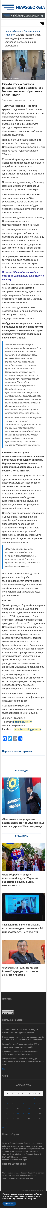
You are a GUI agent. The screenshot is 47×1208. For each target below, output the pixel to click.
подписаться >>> (22, 721)
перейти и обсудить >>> (27, 729)
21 (29, 1113)
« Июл (4, 1127)
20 (23, 1113)
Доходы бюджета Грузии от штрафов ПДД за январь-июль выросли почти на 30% (20, 1045)
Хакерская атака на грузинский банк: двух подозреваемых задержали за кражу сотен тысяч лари (22, 1061)
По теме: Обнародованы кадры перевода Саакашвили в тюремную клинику (23, 276)
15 (34, 1108)
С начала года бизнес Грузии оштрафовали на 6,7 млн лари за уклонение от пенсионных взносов (23, 1038)
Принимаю (9, 1204)
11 (12, 1108)
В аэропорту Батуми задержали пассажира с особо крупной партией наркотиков (21, 1052)
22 (34, 1113)
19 (18, 1113)
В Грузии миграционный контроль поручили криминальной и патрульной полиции (20, 1031)
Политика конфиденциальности (32, 1190)
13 (23, 1108)
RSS (3, 1069)
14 (29, 1108)
